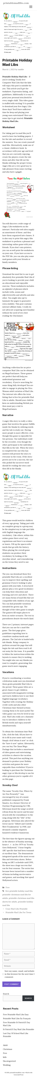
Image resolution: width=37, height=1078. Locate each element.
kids (5, 1057)
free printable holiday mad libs (19, 891)
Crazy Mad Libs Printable (17, 909)
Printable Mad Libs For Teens (18, 912)
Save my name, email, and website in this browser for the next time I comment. (19, 974)
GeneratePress (18, 1075)
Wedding (7, 1065)
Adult (5, 1045)
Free (8, 887)
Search (6, 994)
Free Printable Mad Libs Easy (16, 1014)
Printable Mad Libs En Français (17, 1018)
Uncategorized (9, 1061)
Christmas (7, 1049)
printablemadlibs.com (16, 3)
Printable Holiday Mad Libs (14, 76)
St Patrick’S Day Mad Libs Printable (18, 1029)
